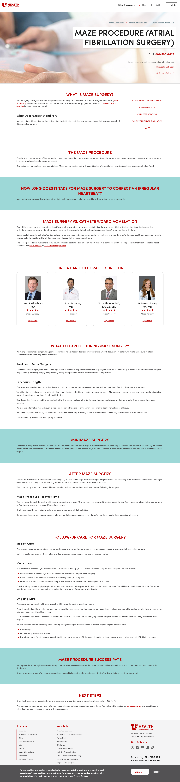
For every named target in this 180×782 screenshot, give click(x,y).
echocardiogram (134, 706)
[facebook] (137, 747)
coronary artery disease (55, 245)
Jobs (20, 745)
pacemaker (133, 665)
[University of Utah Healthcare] (147, 727)
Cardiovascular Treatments (163, 22)
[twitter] (132, 747)
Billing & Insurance (126, 5)
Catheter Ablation (147, 114)
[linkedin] (147, 747)
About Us (22, 731)
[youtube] (142, 747)
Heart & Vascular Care (138, 22)
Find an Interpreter (26, 741)
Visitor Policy (62, 741)
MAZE (147, 128)
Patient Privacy (63, 738)
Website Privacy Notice (66, 752)
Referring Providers (27, 759)
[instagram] (152, 747)
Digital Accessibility (64, 748)
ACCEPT (140, 771)
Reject (156, 771)
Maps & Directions (26, 752)
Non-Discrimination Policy (67, 759)
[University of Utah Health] (10, 5)
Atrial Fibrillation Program (147, 100)
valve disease (36, 245)
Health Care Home (116, 22)
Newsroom (23, 755)
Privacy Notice (80, 775)
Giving (21, 748)
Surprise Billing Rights (65, 762)
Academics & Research (28, 734)
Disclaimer (61, 745)
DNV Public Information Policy (69, 755)
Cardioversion (147, 107)
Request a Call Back (165, 66)
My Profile (32, 320)
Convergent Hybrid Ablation (147, 121)
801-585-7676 (164, 54)
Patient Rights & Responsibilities (70, 734)
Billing (21, 738)
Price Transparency (64, 731)
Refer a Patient (166, 73)
